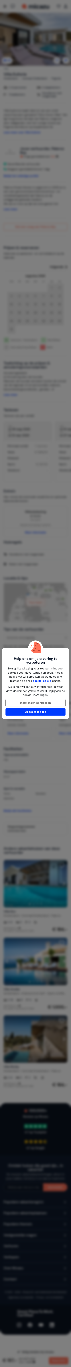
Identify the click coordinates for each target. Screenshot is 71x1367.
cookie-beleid (42, 681)
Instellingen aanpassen (35, 703)
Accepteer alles (35, 712)
